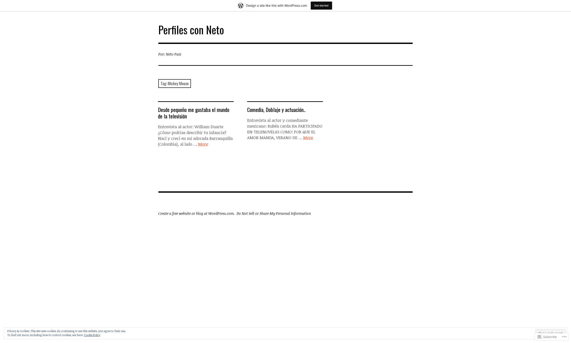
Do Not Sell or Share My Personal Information (274, 213)
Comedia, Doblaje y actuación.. (276, 109)
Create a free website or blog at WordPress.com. (196, 213)
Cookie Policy (92, 335)
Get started (321, 5)
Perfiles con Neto (191, 29)
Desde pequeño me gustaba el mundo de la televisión (193, 112)
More (203, 144)
